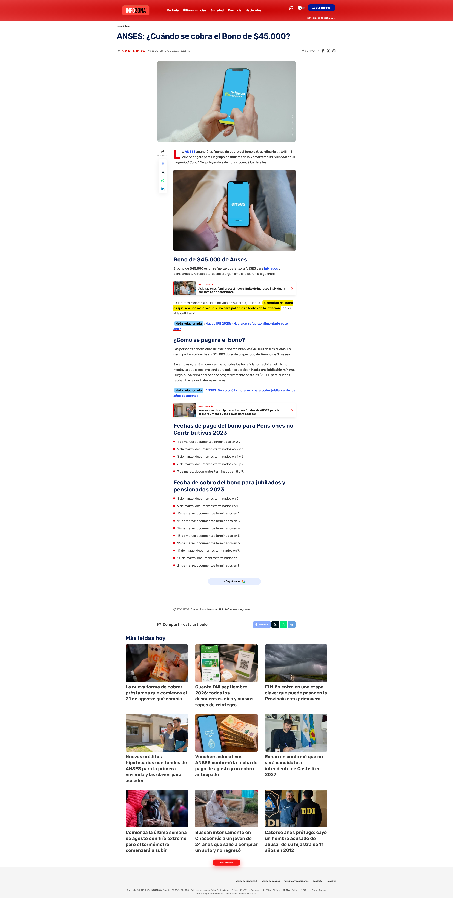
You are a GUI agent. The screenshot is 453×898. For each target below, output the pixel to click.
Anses (128, 26)
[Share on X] (328, 51)
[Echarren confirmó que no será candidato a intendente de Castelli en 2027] (296, 733)
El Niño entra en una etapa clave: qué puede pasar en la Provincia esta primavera (296, 693)
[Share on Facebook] (322, 51)
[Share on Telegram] (292, 624)
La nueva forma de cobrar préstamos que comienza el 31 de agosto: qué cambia (156, 693)
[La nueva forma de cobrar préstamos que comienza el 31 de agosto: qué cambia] (157, 663)
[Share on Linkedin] (163, 189)
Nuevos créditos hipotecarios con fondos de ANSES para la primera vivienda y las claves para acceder (156, 768)
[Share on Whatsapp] (333, 51)
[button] (291, 8)
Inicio (120, 26)
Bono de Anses (209, 609)
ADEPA (286, 890)
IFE (221, 609)
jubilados (271, 268)
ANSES (190, 152)
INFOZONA (156, 890)
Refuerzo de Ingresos (237, 609)
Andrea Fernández (133, 50)
